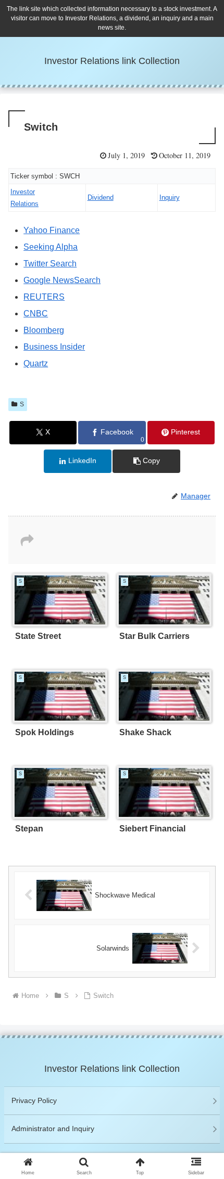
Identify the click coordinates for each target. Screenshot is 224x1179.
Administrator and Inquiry (52, 1128)
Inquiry (169, 197)
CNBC (35, 313)
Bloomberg (43, 330)
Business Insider (54, 346)
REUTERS (44, 296)
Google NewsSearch (62, 280)
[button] (146, 461)
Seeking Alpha (50, 246)
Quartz (35, 363)
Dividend (101, 197)
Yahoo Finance (51, 230)
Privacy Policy (34, 1100)
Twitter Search (50, 263)
